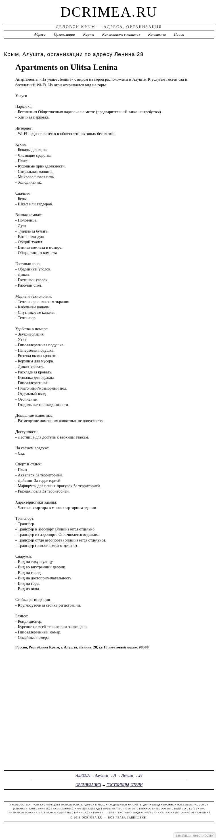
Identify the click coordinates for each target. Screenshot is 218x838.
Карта (88, 34)
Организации (64, 34)
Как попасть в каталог (121, 34)
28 (140, 775)
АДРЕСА (83, 775)
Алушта (101, 775)
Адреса (40, 34)
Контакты (157, 34)
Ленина (127, 775)
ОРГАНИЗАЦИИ (88, 785)
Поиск (179, 34)
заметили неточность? (194, 835)
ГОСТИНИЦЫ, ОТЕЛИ (124, 785)
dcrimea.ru (109, 12)
